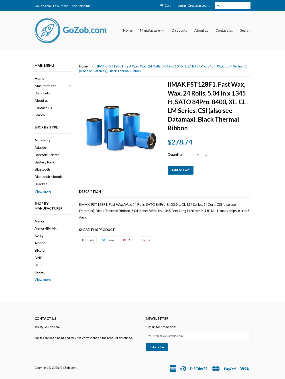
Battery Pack (45, 162)
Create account (199, 5)
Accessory (43, 140)
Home (127, 30)
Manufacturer (151, 30)
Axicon (40, 243)
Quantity (175, 154)
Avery (39, 235)
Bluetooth (42, 169)
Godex (40, 272)
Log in (182, 5)
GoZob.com (68, 367)
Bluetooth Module (49, 176)
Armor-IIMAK (46, 228)
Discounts (179, 30)
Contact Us (224, 30)
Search (245, 30)
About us (201, 30)
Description (90, 192)
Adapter (41, 147)
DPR (38, 265)
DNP (38, 257)
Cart (167, 5)
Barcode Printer (47, 155)
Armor (40, 221)
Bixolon (40, 250)
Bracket (41, 184)
